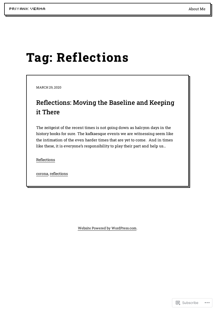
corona (42, 173)
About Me (197, 8)
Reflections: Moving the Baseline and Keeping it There (105, 107)
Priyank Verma (27, 9)
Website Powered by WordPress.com (107, 228)
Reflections (45, 159)
